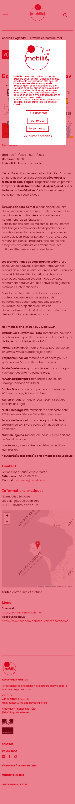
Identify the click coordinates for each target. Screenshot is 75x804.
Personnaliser (37, 128)
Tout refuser (37, 120)
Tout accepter (37, 113)
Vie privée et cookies (37, 136)
